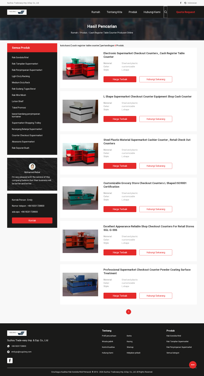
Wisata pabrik (107, 341)
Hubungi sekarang (156, 79)
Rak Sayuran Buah (20, 148)
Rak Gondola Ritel (20, 57)
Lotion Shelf (17, 101)
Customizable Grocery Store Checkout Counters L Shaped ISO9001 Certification (145, 185)
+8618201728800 (35, 206)
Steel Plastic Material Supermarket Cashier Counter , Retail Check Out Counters (147, 141)
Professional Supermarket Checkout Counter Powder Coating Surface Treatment (147, 271)
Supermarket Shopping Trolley (26, 123)
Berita (129, 336)
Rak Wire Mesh (19, 95)
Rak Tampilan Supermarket (25, 64)
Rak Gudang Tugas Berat (24, 89)
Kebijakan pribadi (133, 353)
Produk (83, 32)
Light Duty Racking (21, 76)
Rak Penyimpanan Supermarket (27, 70)
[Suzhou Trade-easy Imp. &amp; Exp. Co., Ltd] (17, 12)
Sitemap (130, 347)
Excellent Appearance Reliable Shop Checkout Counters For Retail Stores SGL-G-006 (148, 228)
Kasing (129, 341)
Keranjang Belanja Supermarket (27, 129)
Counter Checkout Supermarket (27, 135)
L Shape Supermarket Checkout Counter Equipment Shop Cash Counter (147, 96)
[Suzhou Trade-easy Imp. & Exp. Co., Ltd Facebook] (181, 3)
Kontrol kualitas (108, 347)
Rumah (74, 32)
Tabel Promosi (19, 107)
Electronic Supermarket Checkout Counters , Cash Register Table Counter (144, 55)
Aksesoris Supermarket (23, 141)
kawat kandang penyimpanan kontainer (26, 115)
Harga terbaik (120, 79)
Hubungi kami (107, 353)
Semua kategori (173, 353)
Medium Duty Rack (21, 82)
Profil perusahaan (109, 336)
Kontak (32, 220)
